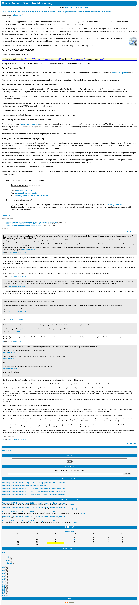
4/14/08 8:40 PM (18, 331)
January (9, 563)
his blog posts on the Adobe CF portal (31, 196)
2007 (3, 593)
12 (74, 539)
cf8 (13, 15)
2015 (3, 581)
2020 (3, 574)
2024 (3, 568)
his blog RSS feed (24, 190)
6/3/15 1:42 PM (22, 439)
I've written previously (29, 124)
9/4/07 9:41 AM (22, 311)
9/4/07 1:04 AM (22, 276)
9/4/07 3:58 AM (22, 286)
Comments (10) (6, 215)
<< (64, 531)
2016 (3, 580)
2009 (3, 590)
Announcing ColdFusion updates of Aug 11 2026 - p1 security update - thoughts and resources (33, 483)
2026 (3, 553)
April (8, 562)
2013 (3, 584)
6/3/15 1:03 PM (22, 375)
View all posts (6, 450)
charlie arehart (13, 375)
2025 (3, 566)
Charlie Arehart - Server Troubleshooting (27, 3)
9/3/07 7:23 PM (22, 252)
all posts (84, 7)
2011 (3, 587)
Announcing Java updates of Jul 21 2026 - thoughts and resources (24, 485)
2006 (3, 595)
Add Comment (132, 232)
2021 (3, 572)
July (7, 557)
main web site (71, 7)
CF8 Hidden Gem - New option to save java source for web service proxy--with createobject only (31, 222)
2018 (3, 577)
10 (8, 17)
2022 (3, 571)
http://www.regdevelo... (26, 329)
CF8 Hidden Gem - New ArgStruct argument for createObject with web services (27, 223)
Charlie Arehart (13, 276)
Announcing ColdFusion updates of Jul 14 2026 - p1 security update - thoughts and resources (33, 488)
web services (18, 15)
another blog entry (120, 73)
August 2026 (69, 531)
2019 (3, 575)
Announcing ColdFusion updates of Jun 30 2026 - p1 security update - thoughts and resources (33, 491)
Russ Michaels (13, 252)
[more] (72, 504)
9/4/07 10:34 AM (22, 319)
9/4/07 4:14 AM (22, 296)
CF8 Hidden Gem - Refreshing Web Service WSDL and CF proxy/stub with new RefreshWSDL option (56, 11)
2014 (3, 583)
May (7, 560)
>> (75, 531)
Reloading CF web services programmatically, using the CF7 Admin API (25, 225)
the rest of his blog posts (26, 193)
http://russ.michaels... (29, 250)
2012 (3, 586)
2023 (3, 569)
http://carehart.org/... (10, 352)
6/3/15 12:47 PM (17, 341)
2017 (3, 578)
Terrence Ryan (13, 311)
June (8, 559)
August (8, 556)
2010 (3, 589)
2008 (3, 592)
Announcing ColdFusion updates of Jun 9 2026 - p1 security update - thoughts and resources (33, 494)
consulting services (113, 204)
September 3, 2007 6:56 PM (15, 14)
